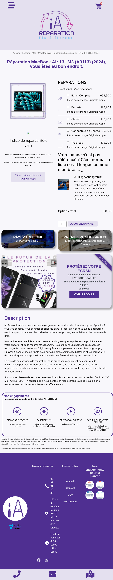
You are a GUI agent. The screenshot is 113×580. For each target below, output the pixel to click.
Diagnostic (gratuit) (90, 177)
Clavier (75, 119)
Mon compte (70, 501)
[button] (28, 177)
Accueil (16, 53)
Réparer (26, 53)
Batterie (76, 107)
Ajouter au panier (82, 224)
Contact (70, 488)
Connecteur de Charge (85, 130)
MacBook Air (44, 53)
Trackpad (77, 142)
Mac (34, 53)
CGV (70, 495)
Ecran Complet (80, 95)
